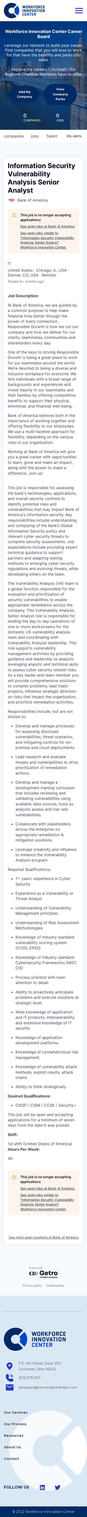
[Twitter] (57, 1487)
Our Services (16, 1412)
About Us (12, 1447)
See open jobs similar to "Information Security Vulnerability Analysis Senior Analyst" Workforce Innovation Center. (47, 240)
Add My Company (24, 94)
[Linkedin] (42, 1487)
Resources (13, 1435)
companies (14, 136)
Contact (11, 1459)
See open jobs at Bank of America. (47, 226)
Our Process (15, 1424)
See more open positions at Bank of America (44, 1237)
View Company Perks (60, 94)
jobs (35, 136)
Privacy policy (32, 1285)
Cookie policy (55, 1285)
